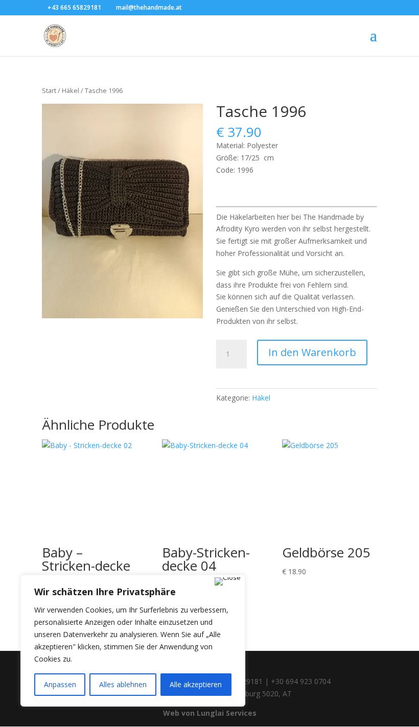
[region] (132, 641)
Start (49, 90)
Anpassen (60, 684)
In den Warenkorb (312, 352)
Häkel (70, 90)
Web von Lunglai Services (210, 713)
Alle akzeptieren (196, 684)
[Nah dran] (228, 581)
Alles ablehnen (123, 684)
